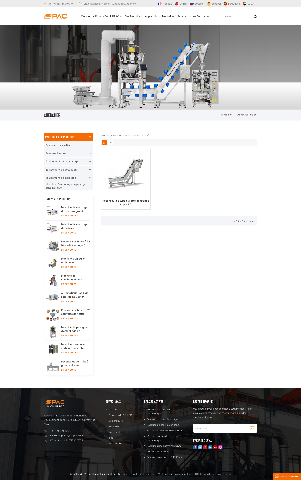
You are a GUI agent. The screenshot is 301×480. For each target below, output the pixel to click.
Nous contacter (199, 16)
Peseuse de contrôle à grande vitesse (75, 363)
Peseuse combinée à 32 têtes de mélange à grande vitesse (75, 243)
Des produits (132, 16)
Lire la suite (68, 215)
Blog (110, 438)
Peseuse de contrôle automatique (158, 411)
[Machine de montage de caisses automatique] (53, 229)
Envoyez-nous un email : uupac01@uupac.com (110, 3)
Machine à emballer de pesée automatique (163, 438)
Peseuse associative (58, 145)
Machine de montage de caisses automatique (74, 226)
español (216, 3)
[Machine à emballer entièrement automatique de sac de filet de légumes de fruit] (53, 263)
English (183, 3)
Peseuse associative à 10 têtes (164, 457)
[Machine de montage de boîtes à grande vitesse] (53, 212)
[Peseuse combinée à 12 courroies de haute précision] (53, 314)
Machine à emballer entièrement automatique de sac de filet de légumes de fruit (75, 260)
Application (152, 16)
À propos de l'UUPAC (106, 16)
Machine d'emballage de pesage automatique (65, 186)
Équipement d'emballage (60, 178)
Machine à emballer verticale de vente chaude (73, 346)
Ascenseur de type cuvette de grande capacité (126, 202)
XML (159, 474)
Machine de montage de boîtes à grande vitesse (74, 209)
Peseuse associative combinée (164, 446)
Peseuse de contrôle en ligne (163, 419)
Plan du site (114, 443)
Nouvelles (168, 16)
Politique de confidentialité (178, 474)
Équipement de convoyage (61, 161)
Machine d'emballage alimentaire (165, 430)
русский (199, 3)
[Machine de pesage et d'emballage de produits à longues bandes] (53, 331)
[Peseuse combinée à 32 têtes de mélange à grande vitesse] (53, 246)
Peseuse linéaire (55, 153)
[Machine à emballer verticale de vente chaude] (53, 349)
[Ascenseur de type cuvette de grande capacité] (126, 196)
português (234, 3)
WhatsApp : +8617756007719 (66, 440)
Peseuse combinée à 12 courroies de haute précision (75, 312)
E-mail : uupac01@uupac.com (66, 435)
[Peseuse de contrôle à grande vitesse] (53, 366)
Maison (85, 16)
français (167, 3)
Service (182, 16)
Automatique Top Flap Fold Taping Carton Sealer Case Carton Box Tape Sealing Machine (74, 295)
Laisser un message (289, 476)
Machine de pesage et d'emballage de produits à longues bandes (75, 329)
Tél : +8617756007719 (61, 3)
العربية (250, 3)
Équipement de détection (61, 170)
